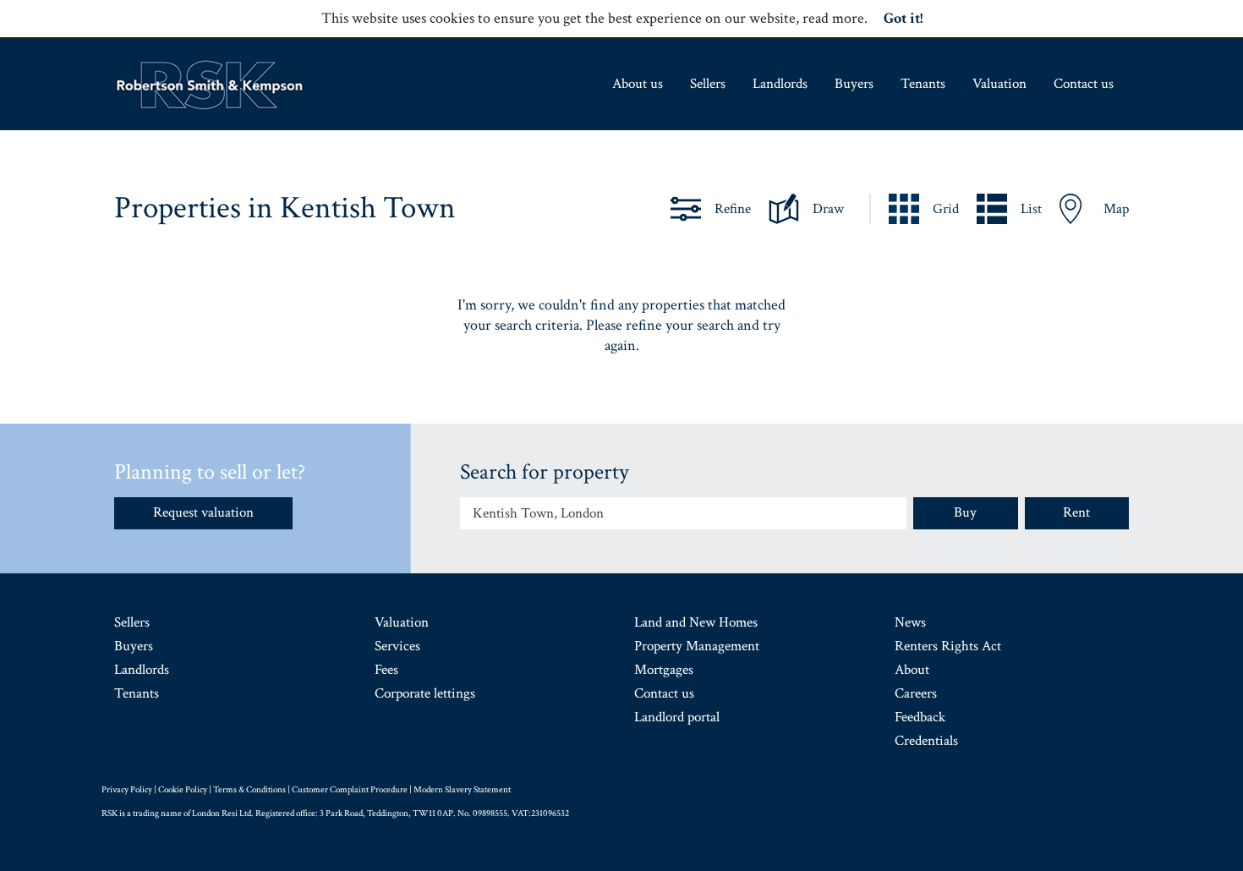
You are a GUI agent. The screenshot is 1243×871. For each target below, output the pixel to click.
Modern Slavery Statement (462, 790)
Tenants (923, 83)
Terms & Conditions (249, 790)
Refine (733, 209)
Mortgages (663, 669)
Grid (946, 209)
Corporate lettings (425, 693)
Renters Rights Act (948, 646)
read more (833, 18)
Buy (965, 512)
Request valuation (203, 512)
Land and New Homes (696, 622)
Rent (1076, 512)
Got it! (903, 18)
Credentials (926, 740)
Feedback (920, 717)
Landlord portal (677, 717)
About (912, 669)
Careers (916, 693)
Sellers (708, 83)
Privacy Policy (126, 790)
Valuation (999, 83)
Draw (828, 209)
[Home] (209, 84)
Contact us (1084, 83)
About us (637, 83)
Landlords (780, 83)
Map (1116, 209)
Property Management (696, 646)
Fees (386, 669)
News (910, 622)
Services (397, 646)
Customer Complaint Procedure (350, 790)
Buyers (854, 83)
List (1031, 209)
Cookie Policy (182, 790)
